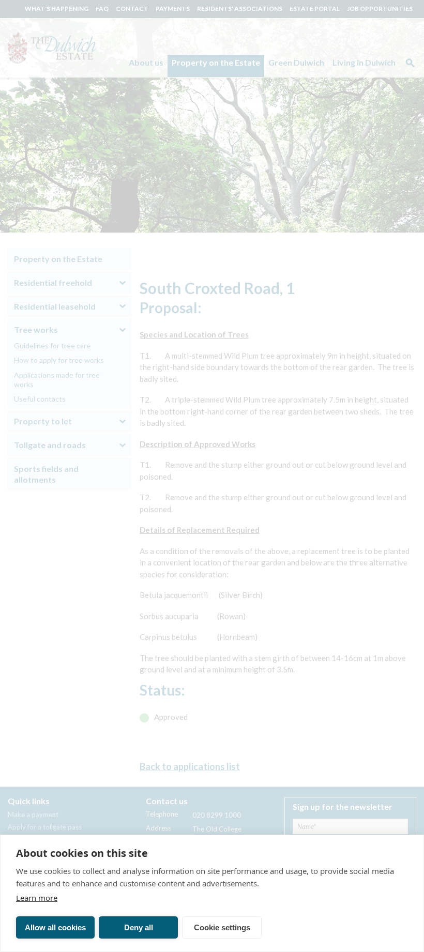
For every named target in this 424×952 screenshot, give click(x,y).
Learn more (36, 898)
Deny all (138, 927)
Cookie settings (222, 927)
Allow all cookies (55, 927)
